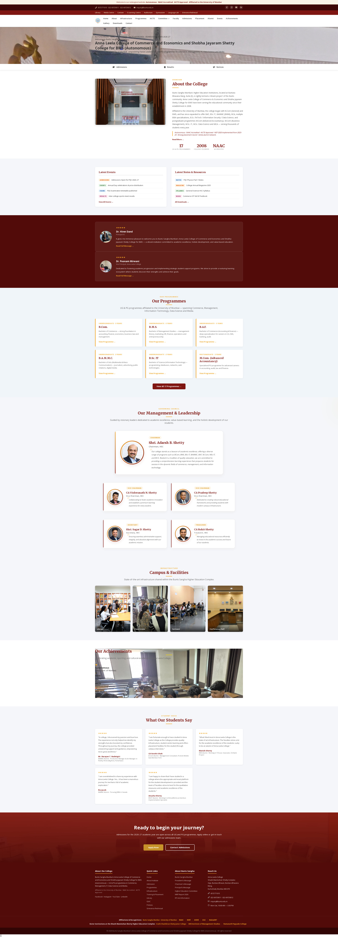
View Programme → (107, 342)
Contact (129, 23)
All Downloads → (182, 202)
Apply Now (99, 54)
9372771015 (215, 893)
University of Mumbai (169, 920)
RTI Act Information (182, 898)
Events (219, 18)
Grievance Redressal (190, 12)
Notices (220, 67)
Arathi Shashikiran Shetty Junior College (171, 924)
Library (97, 12)
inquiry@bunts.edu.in (144, 7)
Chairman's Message (183, 884)
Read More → (178, 139)
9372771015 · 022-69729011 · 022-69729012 (114, 7)
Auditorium (148, 12)
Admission (151, 884)
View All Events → (106, 202)
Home (105, 18)
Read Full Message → (125, 246)
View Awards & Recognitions (108, 696)
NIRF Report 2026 (181, 894)
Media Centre (109, 12)
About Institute (152, 880)
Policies (150, 905)
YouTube (116, 897)
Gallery (106, 23)
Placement (199, 18)
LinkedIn (124, 897)
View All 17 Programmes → (169, 386)
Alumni (211, 18)
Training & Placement (155, 894)
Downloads (117, 23)
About (114, 18)
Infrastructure (126, 18)
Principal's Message (182, 887)
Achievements (232, 18)
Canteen (120, 12)
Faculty (176, 18)
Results (170, 67)
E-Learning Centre (134, 12)
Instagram (107, 897)
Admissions (187, 18)
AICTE (152, 18)
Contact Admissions (180, 847)
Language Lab (173, 12)
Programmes (140, 18)
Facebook (99, 897)
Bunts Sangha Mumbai (184, 877)
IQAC (149, 901)
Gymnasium (160, 12)
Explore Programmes (114, 54)
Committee (163, 18)
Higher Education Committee (186, 891)
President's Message (183, 880)
